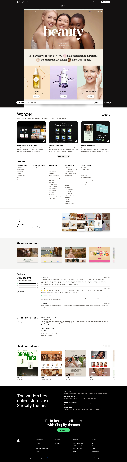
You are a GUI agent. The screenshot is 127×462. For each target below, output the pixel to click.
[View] (27, 255)
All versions (51, 324)
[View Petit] (69, 222)
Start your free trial (63, 430)
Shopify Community (78, 448)
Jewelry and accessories (42, 448)
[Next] (109, 243)
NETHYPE (107, 118)
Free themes (58, 446)
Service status (95, 451)
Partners (94, 446)
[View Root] (94, 222)
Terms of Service (21, 458)
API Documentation (78, 446)
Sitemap (52, 458)
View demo (98, 102)
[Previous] (106, 243)
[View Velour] (86, 222)
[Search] (94, 2)
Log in (98, 1)
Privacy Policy (30, 458)
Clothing (38, 443)
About (93, 443)
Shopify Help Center (78, 443)
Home (37, 451)
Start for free (105, 1)
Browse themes (84, 1)
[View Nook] (77, 222)
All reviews (21, 291)
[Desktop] (62, 6)
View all (101, 346)
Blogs (74, 451)
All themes (29, 322)
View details (44, 324)
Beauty (37, 446)
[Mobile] (65, 6)
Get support (21, 322)
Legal (93, 448)
